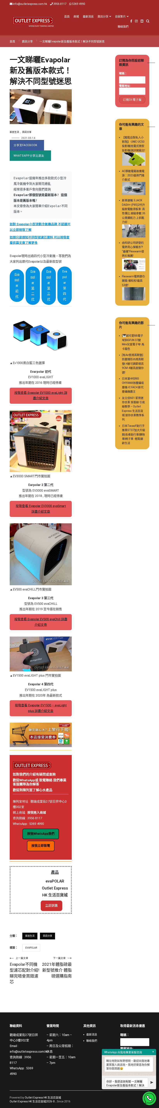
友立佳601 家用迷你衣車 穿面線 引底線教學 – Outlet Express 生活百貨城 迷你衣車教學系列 (133, 408)
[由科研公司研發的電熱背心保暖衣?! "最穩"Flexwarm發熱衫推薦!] (133, 265)
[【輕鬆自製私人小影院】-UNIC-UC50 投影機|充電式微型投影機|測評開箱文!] (133, 160)
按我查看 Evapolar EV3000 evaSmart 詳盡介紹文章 (41, 508)
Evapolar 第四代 (64, 285)
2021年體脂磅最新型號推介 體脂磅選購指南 (57, 967)
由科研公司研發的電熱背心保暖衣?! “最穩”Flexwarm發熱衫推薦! (133, 249)
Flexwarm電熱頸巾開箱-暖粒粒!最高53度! (133, 281)
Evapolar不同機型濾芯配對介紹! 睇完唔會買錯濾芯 (24, 970)
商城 (76, 16)
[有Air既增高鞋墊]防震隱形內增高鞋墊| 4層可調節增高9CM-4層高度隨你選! (133, 363)
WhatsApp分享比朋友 (29, 155)
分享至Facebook (25, 145)
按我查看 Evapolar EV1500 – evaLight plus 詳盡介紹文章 (41, 708)
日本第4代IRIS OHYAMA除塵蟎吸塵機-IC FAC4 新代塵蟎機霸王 (133, 385)
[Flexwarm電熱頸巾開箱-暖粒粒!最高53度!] (133, 294)
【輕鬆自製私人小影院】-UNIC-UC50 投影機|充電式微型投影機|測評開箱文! (133, 144)
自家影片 (120, 16)
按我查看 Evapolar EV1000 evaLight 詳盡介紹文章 (40, 395)
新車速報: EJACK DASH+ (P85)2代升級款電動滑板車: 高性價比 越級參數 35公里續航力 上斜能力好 (133, 211)
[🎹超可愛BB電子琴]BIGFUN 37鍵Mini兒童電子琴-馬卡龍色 (133, 342)
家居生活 (14, 132)
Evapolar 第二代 (32, 285)
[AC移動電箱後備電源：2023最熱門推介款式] (133, 189)
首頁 (67, 16)
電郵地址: (125, 85)
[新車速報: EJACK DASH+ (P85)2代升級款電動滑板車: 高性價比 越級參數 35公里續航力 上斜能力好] (133, 231)
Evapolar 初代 (17, 285)
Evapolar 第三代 (48, 285)
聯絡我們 (123, 26)
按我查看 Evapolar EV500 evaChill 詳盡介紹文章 (40, 622)
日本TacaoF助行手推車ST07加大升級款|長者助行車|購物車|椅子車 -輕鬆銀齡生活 (133, 434)
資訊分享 (103, 16)
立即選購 (51, 905)
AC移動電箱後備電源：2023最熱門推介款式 (133, 175)
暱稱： (123, 73)
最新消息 (88, 16)
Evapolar (31, 947)
